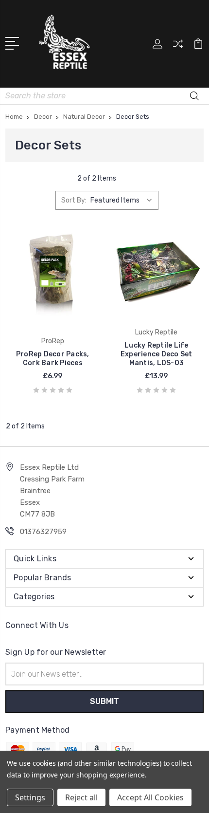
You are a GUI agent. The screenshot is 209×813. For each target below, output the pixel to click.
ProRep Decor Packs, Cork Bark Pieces (52, 358)
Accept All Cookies (150, 797)
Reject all (81, 797)
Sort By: (74, 200)
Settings (30, 797)
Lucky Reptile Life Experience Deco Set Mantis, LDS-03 (156, 354)
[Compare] (178, 46)
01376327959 (43, 531)
